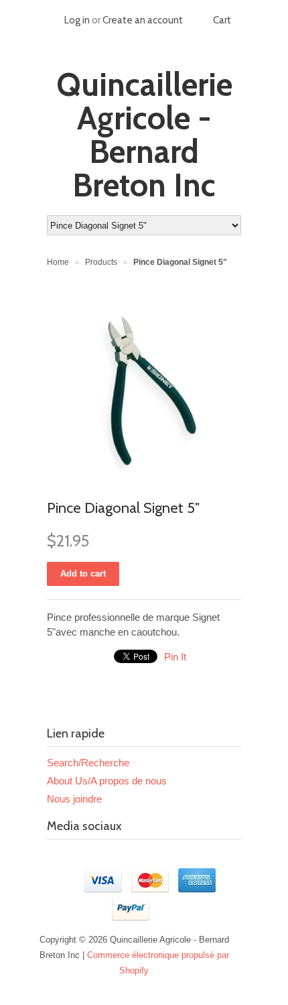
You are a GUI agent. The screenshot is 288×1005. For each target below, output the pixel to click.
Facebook (57, 859)
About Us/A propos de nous (107, 780)
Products (101, 262)
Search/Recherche (88, 762)
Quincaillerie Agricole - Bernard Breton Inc (144, 135)
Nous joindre (74, 799)
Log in (77, 20)
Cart (222, 20)
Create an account (142, 20)
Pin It (175, 656)
